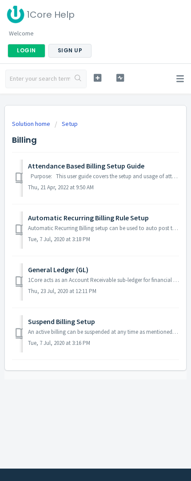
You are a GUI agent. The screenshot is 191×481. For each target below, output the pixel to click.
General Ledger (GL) (58, 269)
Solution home (32, 124)
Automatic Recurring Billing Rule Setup (88, 217)
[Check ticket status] (120, 77)
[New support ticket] (97, 77)
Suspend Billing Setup (61, 321)
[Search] (78, 79)
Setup (70, 124)
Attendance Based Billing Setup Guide (86, 165)
